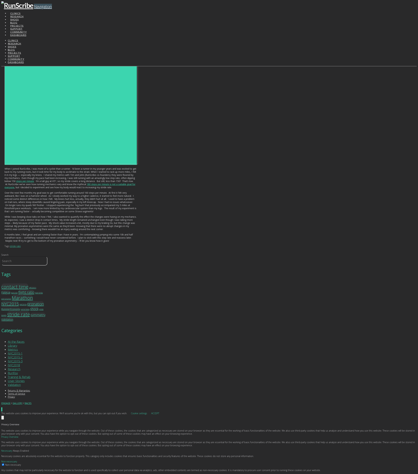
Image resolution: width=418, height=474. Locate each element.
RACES (28, 403)
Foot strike (39, 293)
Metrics (13, 349)
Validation (7, 320)
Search (4, 254)
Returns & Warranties (19, 390)
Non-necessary (13, 464)
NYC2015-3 (15, 361)
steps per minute (25, 181)
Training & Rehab (19, 377)
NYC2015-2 (15, 357)
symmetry (38, 315)
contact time (14, 286)
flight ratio (26, 292)
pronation (35, 304)
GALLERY (17, 403)
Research (14, 369)
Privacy (11, 396)
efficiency (32, 288)
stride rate (15, 246)
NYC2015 (10, 304)
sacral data (25, 309)
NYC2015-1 (15, 353)
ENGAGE (5, 403)
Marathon (22, 298)
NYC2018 (23, 305)
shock (34, 309)
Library (12, 346)
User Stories (16, 381)
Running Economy (10, 309)
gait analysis (6, 299)
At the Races (16, 342)
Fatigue (5, 292)
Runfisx (13, 373)
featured (14, 293)
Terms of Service (16, 393)
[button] (43, 6)
